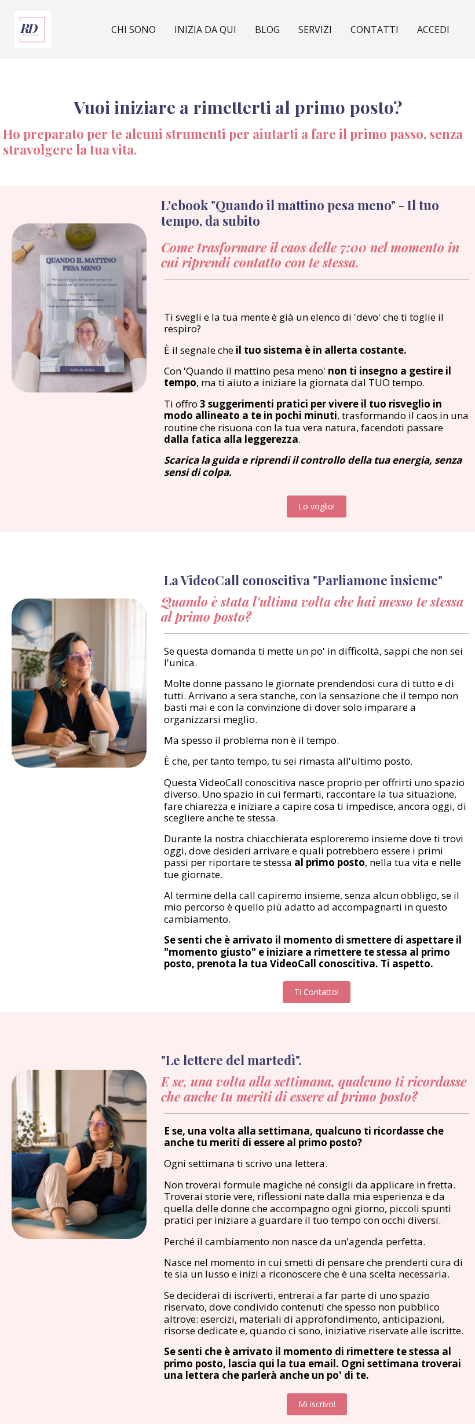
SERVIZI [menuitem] (315, 29)
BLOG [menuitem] (267, 29)
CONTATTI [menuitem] (374, 29)
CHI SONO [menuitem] (133, 29)
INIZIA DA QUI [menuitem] (205, 29)
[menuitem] (433, 30)
